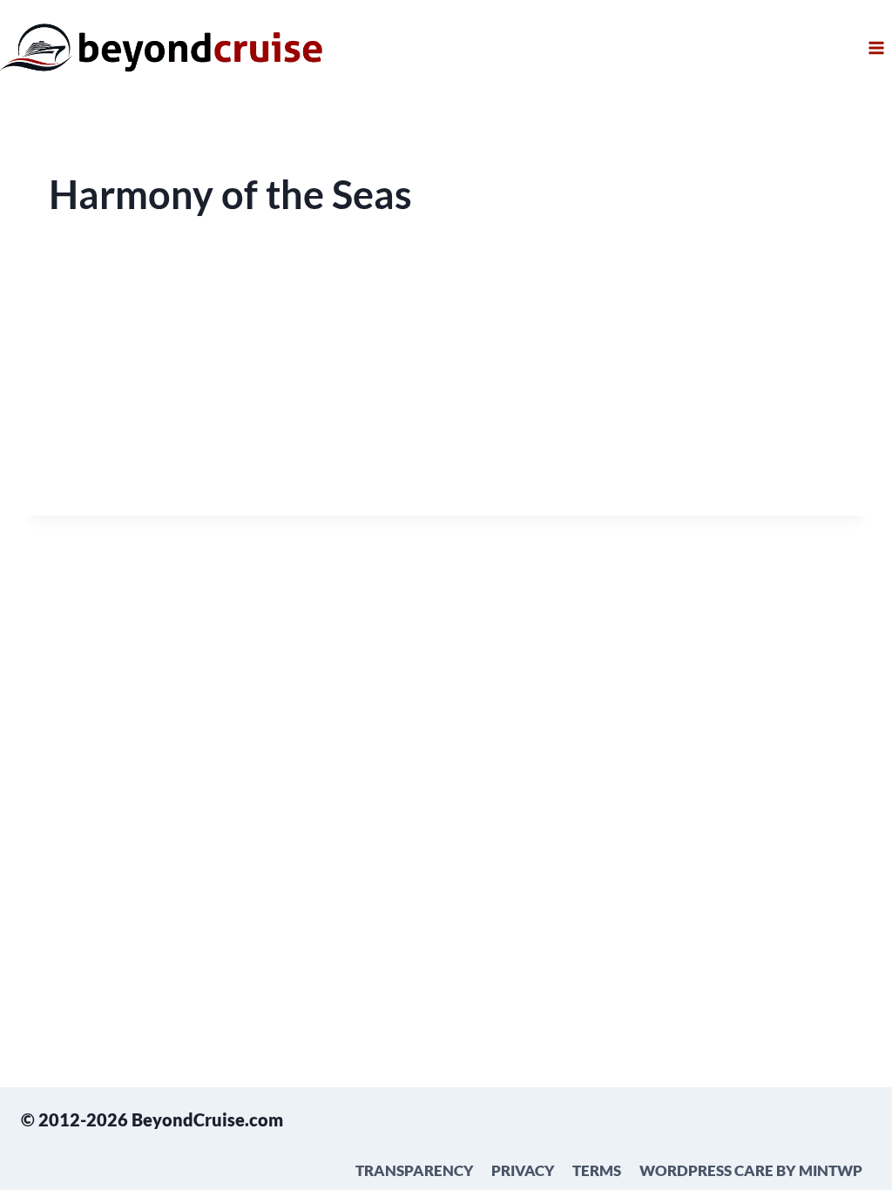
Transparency (414, 1170)
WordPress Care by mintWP (750, 1170)
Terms (596, 1170)
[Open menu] (876, 47)
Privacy (523, 1170)
